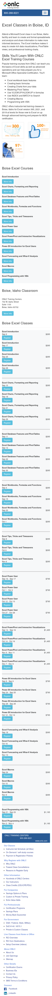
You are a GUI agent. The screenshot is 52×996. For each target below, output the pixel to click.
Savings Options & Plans (16, 893)
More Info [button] (8, 181)
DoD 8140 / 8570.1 (14, 926)
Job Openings (12, 955)
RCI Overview (12, 937)
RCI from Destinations (15, 941)
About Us (10, 952)
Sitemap (9, 959)
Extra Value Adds (13, 900)
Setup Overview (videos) (16, 944)
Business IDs (11, 970)
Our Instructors (12, 881)
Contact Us (10, 973)
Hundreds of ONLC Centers (17, 878)
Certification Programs (15, 908)
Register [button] (7, 337)
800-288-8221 (11, 13)
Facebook (12, 988)
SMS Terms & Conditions (16, 980)
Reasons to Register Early (17, 870)
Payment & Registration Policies (19, 855)
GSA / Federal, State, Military (18, 922)
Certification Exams (14, 967)
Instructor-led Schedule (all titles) (20, 849)
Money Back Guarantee (16, 914)
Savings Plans (12, 911)
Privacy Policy (12, 977)
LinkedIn (12, 993)
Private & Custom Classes (17, 929)
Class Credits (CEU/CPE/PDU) (19, 885)
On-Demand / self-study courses (19, 852)
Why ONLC (10, 863)
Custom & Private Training (17, 896)
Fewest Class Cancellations (17, 867)
